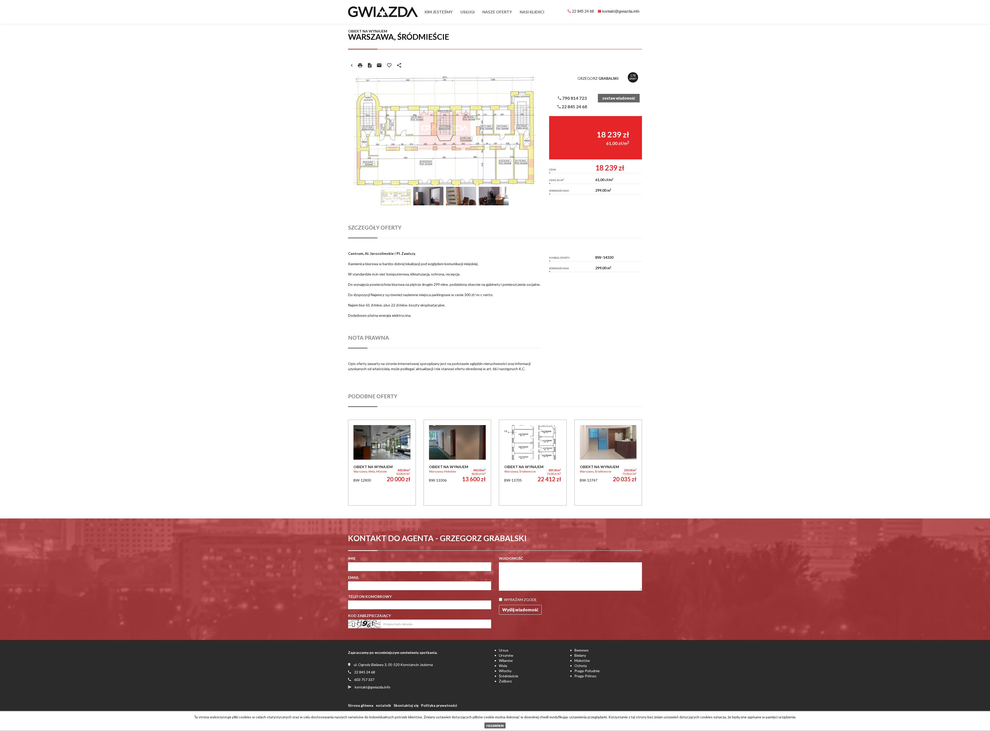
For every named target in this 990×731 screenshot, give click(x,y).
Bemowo (581, 650)
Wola (503, 665)
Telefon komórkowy (370, 596)
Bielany (580, 655)
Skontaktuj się (406, 705)
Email (353, 577)
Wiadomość (511, 558)
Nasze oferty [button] (497, 12)
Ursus (503, 650)
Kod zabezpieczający (369, 615)
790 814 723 (574, 98)
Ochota (580, 665)
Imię (352, 558)
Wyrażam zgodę (520, 599)
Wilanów (506, 660)
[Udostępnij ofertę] (399, 65)
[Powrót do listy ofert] (351, 65)
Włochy (505, 671)
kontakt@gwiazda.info (620, 11)
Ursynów (506, 655)
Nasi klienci (532, 12)
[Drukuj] (360, 65)
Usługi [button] (467, 12)
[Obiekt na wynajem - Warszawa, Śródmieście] (532, 462)
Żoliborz (505, 681)
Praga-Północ (585, 676)
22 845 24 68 (583, 11)
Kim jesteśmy (439, 12)
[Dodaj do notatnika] (389, 65)
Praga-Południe (587, 671)
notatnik (383, 705)
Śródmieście (508, 676)
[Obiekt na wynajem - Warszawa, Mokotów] (457, 462)
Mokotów (582, 660)
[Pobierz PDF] (369, 65)
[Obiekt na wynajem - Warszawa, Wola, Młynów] (382, 462)
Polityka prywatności (439, 705)
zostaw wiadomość (618, 98)
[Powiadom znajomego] (379, 65)
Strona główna (360, 705)
